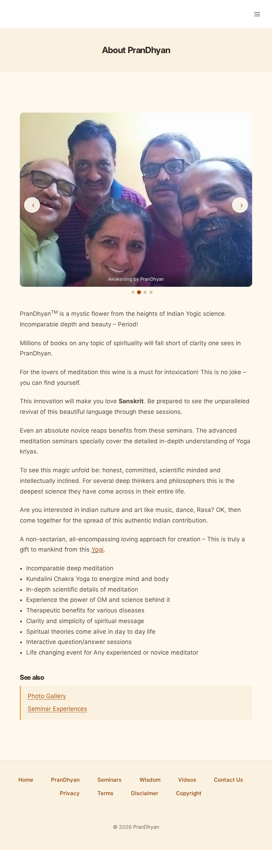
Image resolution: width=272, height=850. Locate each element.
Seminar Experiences (57, 708)
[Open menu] (257, 13)
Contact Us (228, 779)
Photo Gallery (47, 696)
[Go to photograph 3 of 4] (145, 292)
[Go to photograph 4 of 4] (151, 292)
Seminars (109, 779)
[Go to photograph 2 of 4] (139, 292)
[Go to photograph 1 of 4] (133, 292)
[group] (136, 200)
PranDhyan (65, 779)
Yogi (97, 549)
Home (25, 779)
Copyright (189, 793)
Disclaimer (144, 793)
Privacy (70, 793)
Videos (187, 779)
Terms (105, 793)
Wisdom (150, 779)
